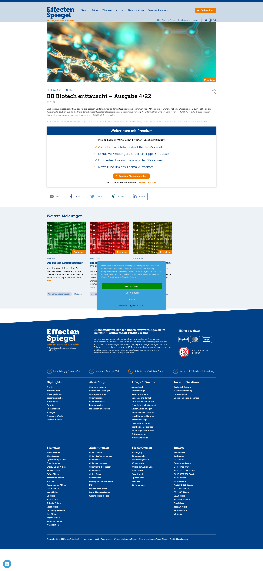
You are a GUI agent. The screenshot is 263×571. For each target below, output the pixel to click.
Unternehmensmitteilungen (186, 398)
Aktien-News (95, 470)
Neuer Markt (137, 470)
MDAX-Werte (180, 481)
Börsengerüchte (54, 394)
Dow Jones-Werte (182, 467)
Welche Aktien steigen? (99, 496)
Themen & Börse (54, 420)
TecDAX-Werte (180, 510)
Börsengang (137, 452)
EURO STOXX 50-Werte (184, 474)
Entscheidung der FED (141, 398)
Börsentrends (138, 463)
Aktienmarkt (94, 460)
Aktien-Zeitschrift (97, 401)
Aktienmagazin (96, 398)
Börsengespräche (55, 398)
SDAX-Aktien (179, 496)
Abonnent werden (97, 387)
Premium (207, 10)
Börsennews (52, 401)
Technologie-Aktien (56, 510)
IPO (90, 485)
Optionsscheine (139, 434)
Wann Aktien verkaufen (99, 492)
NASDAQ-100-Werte (183, 485)
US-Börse (136, 481)
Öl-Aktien (51, 496)
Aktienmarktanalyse (98, 463)
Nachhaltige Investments (143, 430)
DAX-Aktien (179, 456)
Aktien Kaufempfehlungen (101, 456)
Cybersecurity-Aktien (56, 460)
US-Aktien (178, 514)
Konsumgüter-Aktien (56, 485)
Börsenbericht (53, 391)
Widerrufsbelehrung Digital (125, 539)
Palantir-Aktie (138, 474)
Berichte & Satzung (182, 387)
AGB (97, 539)
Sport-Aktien (52, 507)
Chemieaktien (53, 456)
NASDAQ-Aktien (181, 489)
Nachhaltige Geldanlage (142, 427)
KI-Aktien (51, 481)
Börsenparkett (138, 456)
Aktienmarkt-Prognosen (100, 467)
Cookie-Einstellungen (179, 539)
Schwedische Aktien (98, 489)
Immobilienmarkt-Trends (143, 412)
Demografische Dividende (101, 481)
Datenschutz (106, 539)
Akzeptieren (132, 286)
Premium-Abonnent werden (132, 176)
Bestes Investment (140, 394)
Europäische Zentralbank (143, 401)
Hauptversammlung (183, 391)
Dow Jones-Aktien (182, 463)
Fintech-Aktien (53, 470)
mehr (49, 280)
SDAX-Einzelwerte (182, 499)
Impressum (88, 539)
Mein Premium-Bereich (100, 409)
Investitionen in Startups (143, 416)
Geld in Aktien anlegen (142, 409)
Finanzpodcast (136, 10)
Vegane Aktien (53, 518)
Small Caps (179, 503)
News (84, 10)
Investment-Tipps (139, 420)
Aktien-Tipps (95, 474)
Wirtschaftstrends (140, 438)
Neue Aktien (52, 492)
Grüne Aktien (53, 474)
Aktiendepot (137, 387)
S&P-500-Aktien (181, 492)
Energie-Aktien (53, 463)
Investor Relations (158, 10)
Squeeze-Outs (138, 478)
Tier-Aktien (52, 514)
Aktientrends (95, 478)
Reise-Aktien (52, 499)
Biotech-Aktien (54, 452)
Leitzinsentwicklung (141, 423)
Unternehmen (180, 394)
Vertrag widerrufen (98, 394)
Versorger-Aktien (54, 521)
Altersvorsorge (138, 391)
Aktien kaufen (95, 452)
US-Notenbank (138, 485)
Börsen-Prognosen (140, 460)
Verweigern (132, 292)
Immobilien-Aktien (55, 478)
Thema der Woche (55, 416)
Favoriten (51, 405)
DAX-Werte (179, 460)
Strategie (51, 412)
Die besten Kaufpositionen (65, 262)
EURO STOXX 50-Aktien (184, 470)
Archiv (120, 10)
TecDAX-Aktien (181, 507)
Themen (107, 10)
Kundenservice (96, 405)
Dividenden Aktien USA (142, 467)
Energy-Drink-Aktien (56, 467)
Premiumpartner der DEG (199, 351)
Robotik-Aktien (54, 503)
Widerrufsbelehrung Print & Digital (153, 539)
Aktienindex (179, 452)
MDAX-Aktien (180, 478)
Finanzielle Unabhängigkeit (144, 405)
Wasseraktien (53, 525)
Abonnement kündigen (99, 391)
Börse (95, 10)
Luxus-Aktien (53, 489)
